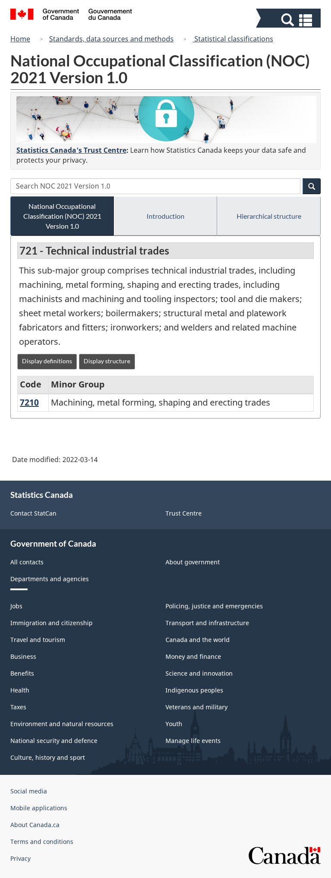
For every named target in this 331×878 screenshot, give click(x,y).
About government (193, 562)
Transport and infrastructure (207, 623)
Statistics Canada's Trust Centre (71, 150)
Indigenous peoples (194, 690)
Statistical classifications (233, 39)
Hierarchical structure (269, 216)
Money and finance (193, 656)
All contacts (27, 562)
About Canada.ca (34, 825)
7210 (29, 402)
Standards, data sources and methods (111, 39)
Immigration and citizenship (51, 623)
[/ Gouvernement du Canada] (71, 15)
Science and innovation (199, 673)
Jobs (16, 606)
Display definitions (47, 361)
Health (19, 690)
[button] (289, 20)
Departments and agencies (49, 579)
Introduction (165, 216)
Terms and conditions (41, 841)
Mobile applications (38, 808)
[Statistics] (166, 119)
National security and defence (53, 740)
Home (20, 39)
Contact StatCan (33, 513)
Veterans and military (197, 707)
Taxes (18, 707)
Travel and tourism (37, 640)
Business (23, 656)
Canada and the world (198, 640)
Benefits (22, 673)
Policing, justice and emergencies (214, 606)
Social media (28, 791)
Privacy (20, 858)
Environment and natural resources (61, 724)
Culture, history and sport (47, 757)
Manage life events (193, 740)
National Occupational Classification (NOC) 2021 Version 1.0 (62, 216)
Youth (174, 724)
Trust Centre (184, 513)
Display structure (107, 361)
